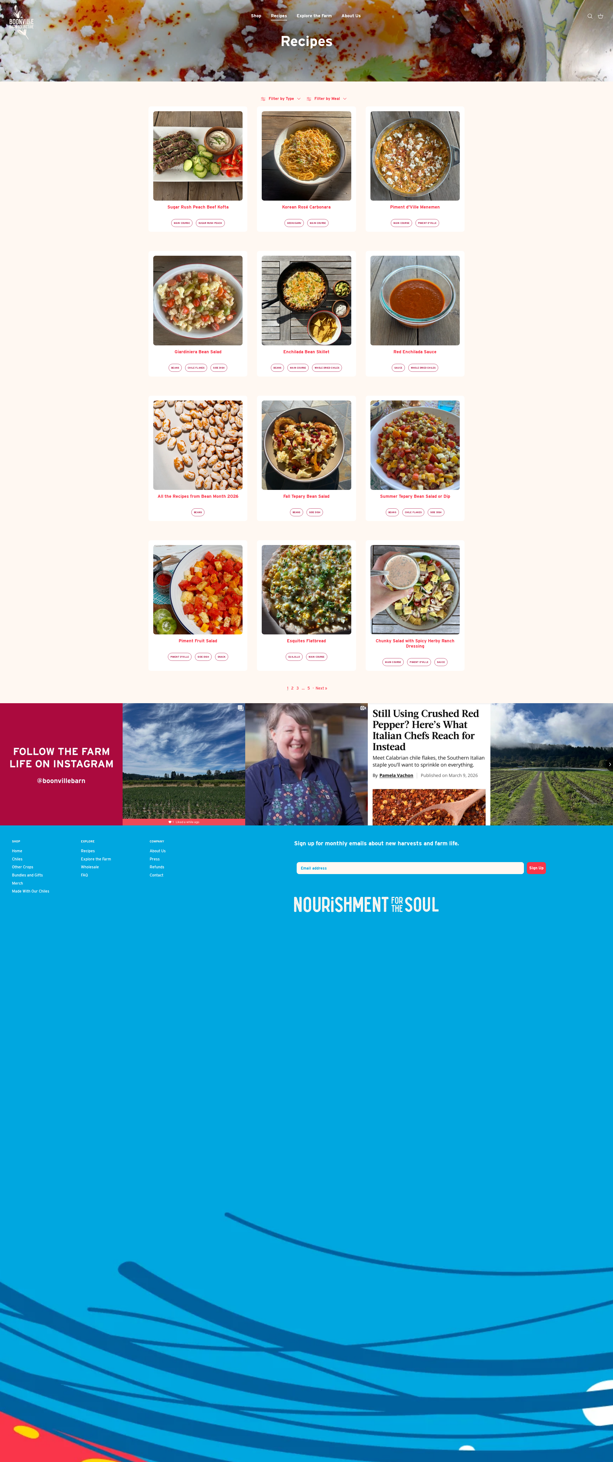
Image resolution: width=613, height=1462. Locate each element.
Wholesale (90, 867)
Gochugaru (294, 223)
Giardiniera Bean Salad (198, 351)
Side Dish (219, 367)
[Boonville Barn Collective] (22, 22)
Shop (256, 15)
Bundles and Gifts (27, 875)
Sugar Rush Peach (210, 223)
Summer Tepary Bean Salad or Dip (415, 496)
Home (17, 851)
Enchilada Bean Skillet (306, 351)
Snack (222, 657)
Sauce (398, 367)
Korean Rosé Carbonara (306, 206)
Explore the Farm (314, 15)
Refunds (157, 867)
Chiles (17, 859)
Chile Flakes (196, 367)
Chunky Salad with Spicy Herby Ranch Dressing (415, 643)
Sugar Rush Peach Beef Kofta (198, 206)
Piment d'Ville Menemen (415, 206)
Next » (321, 688)
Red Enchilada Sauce (415, 351)
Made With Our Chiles (30, 891)
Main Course (182, 223)
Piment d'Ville (427, 223)
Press (155, 859)
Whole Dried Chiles (327, 367)
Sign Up (536, 868)
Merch (17, 883)
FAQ (84, 875)
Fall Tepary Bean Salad (306, 496)
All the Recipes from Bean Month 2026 (198, 496)
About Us (351, 15)
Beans (175, 367)
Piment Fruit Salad (198, 640)
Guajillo (294, 657)
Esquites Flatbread (306, 640)
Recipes (279, 15)
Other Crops (22, 867)
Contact (156, 875)
